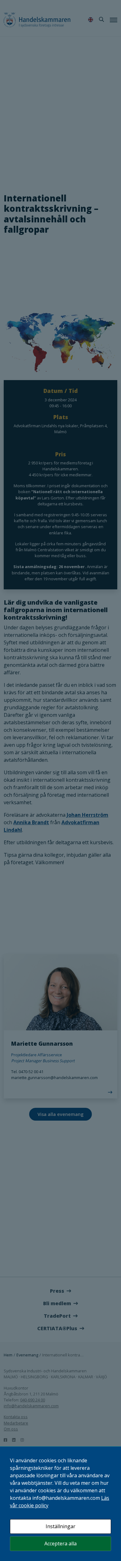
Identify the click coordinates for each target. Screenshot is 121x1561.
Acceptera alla (60, 1543)
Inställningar (60, 1526)
